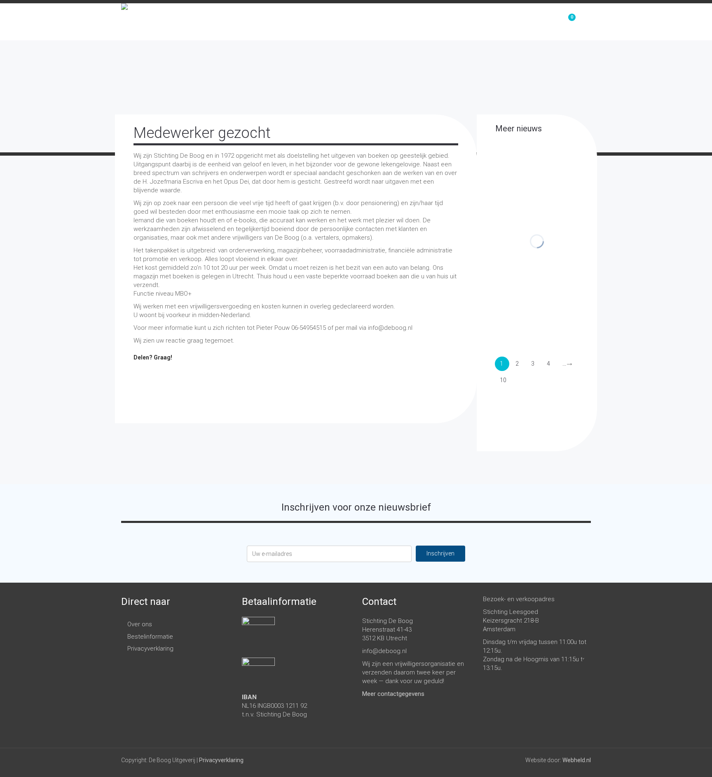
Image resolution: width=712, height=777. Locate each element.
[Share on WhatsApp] (222, 376)
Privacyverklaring (150, 648)
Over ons (523, 22)
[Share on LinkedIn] (201, 376)
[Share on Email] (243, 376)
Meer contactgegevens (393, 694)
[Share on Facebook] (140, 376)
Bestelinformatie (150, 636)
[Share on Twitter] (160, 376)
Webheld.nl (576, 760)
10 (503, 380)
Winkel (475, 22)
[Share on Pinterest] (181, 376)
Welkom (431, 22)
